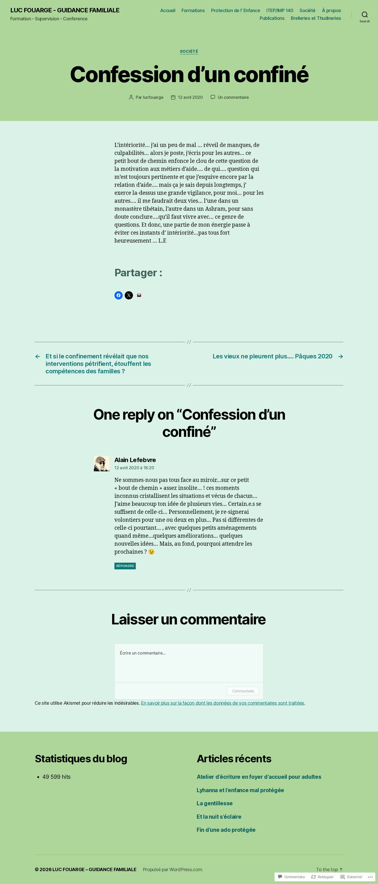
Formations (193, 10)
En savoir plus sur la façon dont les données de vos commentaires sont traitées (222, 703)
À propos (331, 10)
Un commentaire (233, 97)
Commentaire (243, 691)
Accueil (167, 10)
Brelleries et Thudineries (316, 18)
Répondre (125, 566)
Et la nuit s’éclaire (219, 817)
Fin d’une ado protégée (226, 830)
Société (308, 10)
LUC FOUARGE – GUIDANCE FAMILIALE (94, 869)
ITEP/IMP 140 (279, 10)
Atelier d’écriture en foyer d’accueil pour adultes (259, 777)
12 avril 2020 (190, 97)
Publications (272, 18)
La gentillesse (215, 803)
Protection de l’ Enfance (235, 10)
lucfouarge (153, 97)
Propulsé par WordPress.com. (173, 869)
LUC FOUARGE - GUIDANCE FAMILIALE (64, 10)
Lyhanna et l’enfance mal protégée (240, 790)
